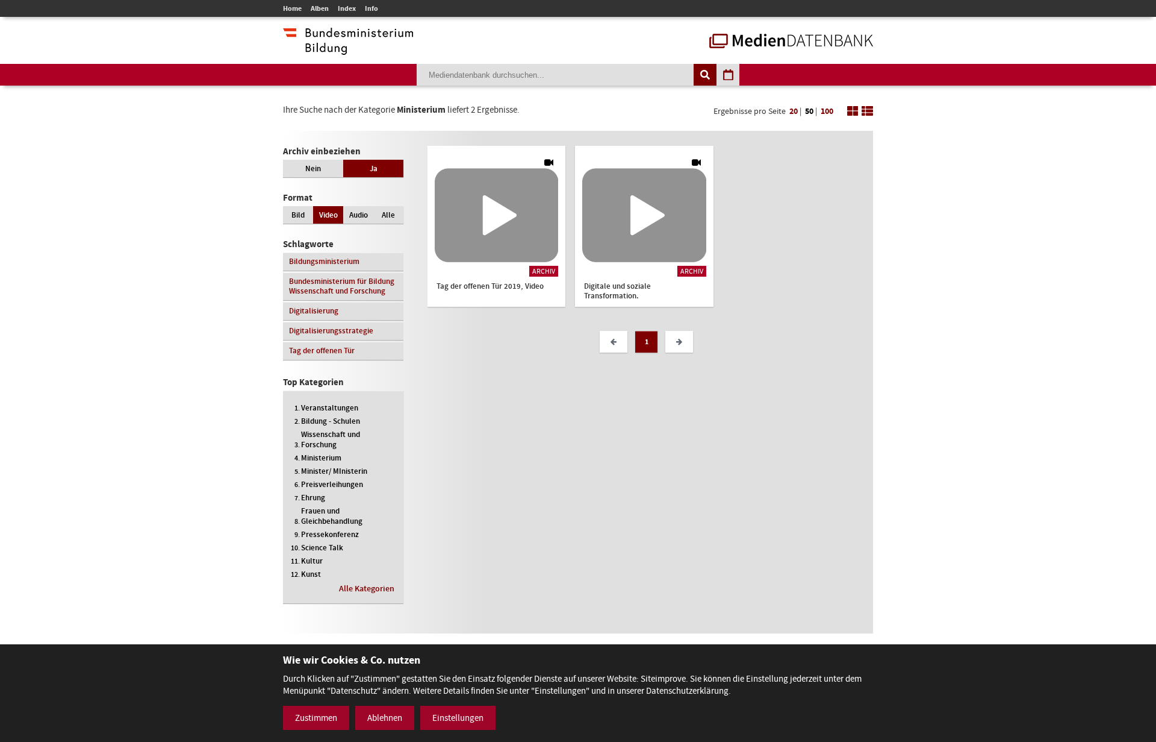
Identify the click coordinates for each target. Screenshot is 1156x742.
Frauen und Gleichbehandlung (331, 516)
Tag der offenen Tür (322, 350)
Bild (298, 215)
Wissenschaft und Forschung (330, 439)
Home (292, 8)
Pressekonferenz (330, 534)
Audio (358, 215)
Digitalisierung (313, 311)
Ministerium (321, 458)
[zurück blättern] (613, 342)
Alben (320, 8)
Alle (388, 215)
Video (328, 215)
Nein (313, 168)
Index (347, 8)
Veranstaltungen (329, 408)
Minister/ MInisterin (334, 471)
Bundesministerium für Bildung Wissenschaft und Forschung (341, 286)
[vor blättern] (679, 342)
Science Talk (322, 547)
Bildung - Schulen (330, 421)
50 (809, 111)
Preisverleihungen (332, 484)
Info (371, 8)
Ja (374, 168)
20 (793, 111)
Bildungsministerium (324, 261)
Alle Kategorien (366, 588)
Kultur (312, 561)
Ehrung (313, 497)
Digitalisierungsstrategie (331, 330)
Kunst (311, 574)
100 (827, 111)
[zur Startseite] (791, 42)
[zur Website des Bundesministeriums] (348, 49)
